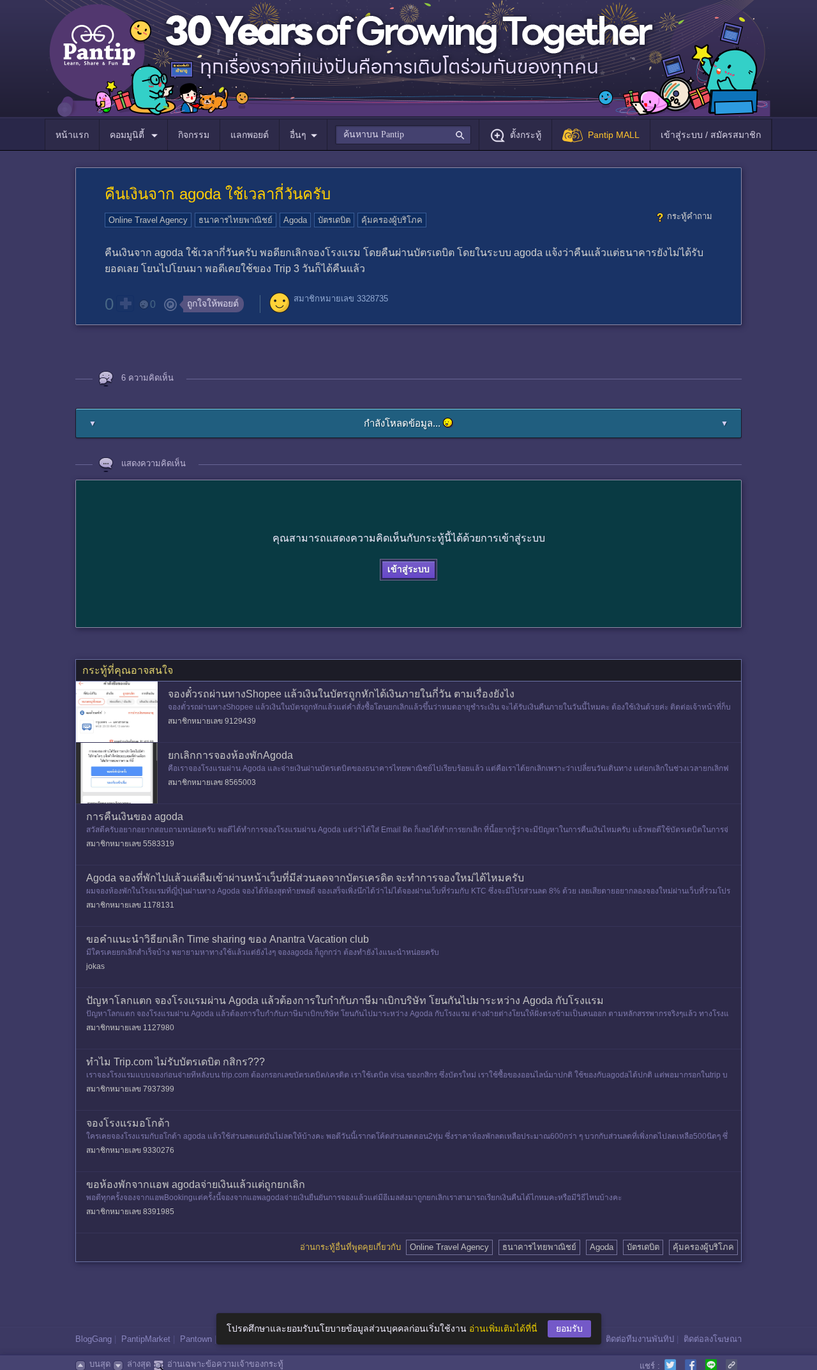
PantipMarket (145, 1339)
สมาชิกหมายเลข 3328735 (341, 298)
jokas (95, 966)
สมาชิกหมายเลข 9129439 (212, 721)
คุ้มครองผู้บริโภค (392, 220)
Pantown (196, 1339)
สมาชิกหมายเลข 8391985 (130, 1211)
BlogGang (93, 1339)
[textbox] (403, 134)
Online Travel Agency (148, 220)
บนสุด (99, 1364)
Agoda (295, 220)
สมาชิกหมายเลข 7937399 (130, 1089)
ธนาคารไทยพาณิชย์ (236, 220)
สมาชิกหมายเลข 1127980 (130, 1027)
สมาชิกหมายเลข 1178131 (130, 905)
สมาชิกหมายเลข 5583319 (130, 843)
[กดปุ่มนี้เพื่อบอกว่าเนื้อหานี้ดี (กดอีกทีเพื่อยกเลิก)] (125, 303)
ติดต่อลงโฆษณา (713, 1339)
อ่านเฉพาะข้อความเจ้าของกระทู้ (225, 1364)
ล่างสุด (139, 1364)
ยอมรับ (569, 1328)
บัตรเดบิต (334, 220)
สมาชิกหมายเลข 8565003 (212, 782)
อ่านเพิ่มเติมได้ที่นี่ (503, 1328)
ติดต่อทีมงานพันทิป (640, 1339)
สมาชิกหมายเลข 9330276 (130, 1150)
